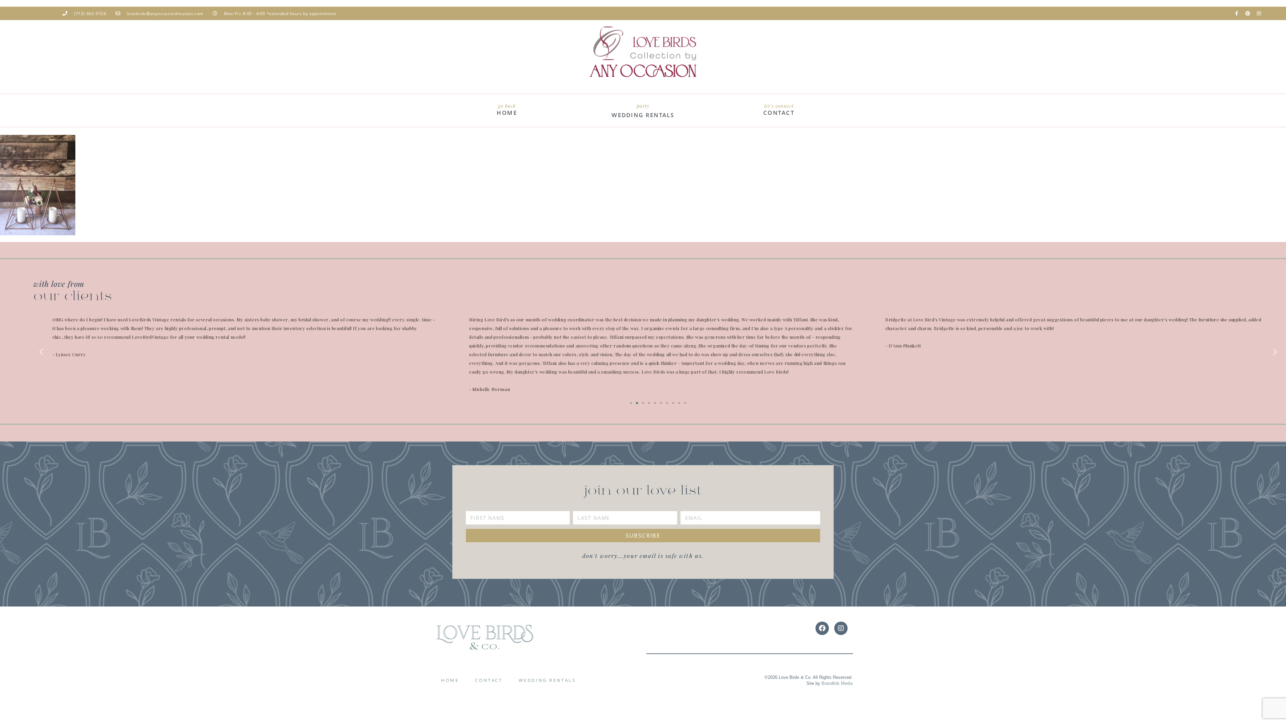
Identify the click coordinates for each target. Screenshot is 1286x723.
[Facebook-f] (1236, 13)
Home (450, 680)
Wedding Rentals (547, 680)
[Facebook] (822, 628)
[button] (41, 351)
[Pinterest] (1248, 13)
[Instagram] (1259, 13)
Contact (488, 680)
